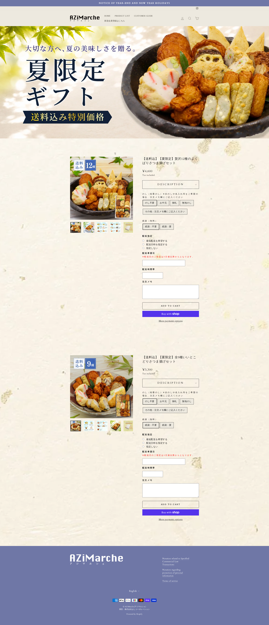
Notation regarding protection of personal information (172, 573)
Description (170, 184)
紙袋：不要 (151, 226)
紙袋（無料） (150, 221)
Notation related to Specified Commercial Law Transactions (175, 561)
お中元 (163, 202)
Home (107, 16)
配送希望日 (168, 255)
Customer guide (143, 16)
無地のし (187, 202)
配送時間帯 (148, 269)
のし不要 (149, 202)
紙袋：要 (166, 226)
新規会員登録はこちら (114, 21)
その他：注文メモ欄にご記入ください (165, 211)
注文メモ (147, 281)
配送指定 (147, 236)
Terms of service (170, 581)
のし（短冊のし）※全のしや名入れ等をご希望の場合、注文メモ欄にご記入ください (170, 196)
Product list (122, 16)
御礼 (174, 202)
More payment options (171, 320)
